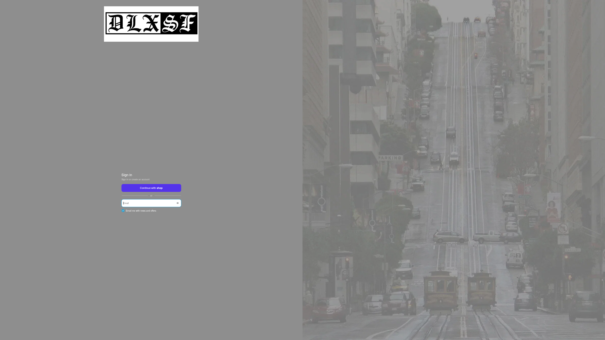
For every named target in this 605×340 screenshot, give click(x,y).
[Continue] (177, 203)
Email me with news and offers (141, 210)
